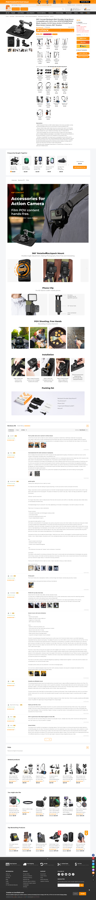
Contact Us (8, 875)
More (81, 12)
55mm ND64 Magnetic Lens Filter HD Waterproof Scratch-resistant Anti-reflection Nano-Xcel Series (81, 811)
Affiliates (25, 886)
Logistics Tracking (44, 881)
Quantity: (79, 34)
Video (7, 881)
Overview (14, 180)
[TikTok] (73, 874)
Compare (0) (79, 5)
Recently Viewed (71, 5)
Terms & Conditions (27, 875)
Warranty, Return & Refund (29, 881)
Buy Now (83, 42)
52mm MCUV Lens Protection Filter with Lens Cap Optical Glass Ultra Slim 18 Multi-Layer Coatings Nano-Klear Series (14, 811)
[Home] (8, 8)
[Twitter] (66, 874)
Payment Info (26, 879)
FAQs (27, 180)
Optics (76, 12)
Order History (43, 875)
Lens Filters (21, 12)
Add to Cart (83, 38)
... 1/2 (48, 739)
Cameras (50, 12)
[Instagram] (62, 874)
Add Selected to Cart (80, 167)
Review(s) (47, 27)
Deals (88, 12)
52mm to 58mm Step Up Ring (27, 810)
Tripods (13, 12)
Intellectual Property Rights (29, 883)
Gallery (7, 883)
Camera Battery (41, 12)
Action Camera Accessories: (51, 66)
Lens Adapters (30, 12)
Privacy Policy (63, 894)
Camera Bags (59, 12)
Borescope (69, 12)
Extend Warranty (44, 879)
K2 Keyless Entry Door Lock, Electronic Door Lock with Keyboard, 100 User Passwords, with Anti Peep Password (68, 846)
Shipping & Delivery (27, 877)
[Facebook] (59, 874)
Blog (7, 879)
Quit (75, 893)
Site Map (8, 877)
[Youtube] (69, 874)
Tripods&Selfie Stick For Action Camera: (44, 36)
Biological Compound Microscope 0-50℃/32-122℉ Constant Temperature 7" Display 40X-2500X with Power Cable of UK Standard (68, 811)
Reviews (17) (21, 180)
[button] (9, 268)
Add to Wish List (83, 53)
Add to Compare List (83, 56)
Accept (83, 893)
